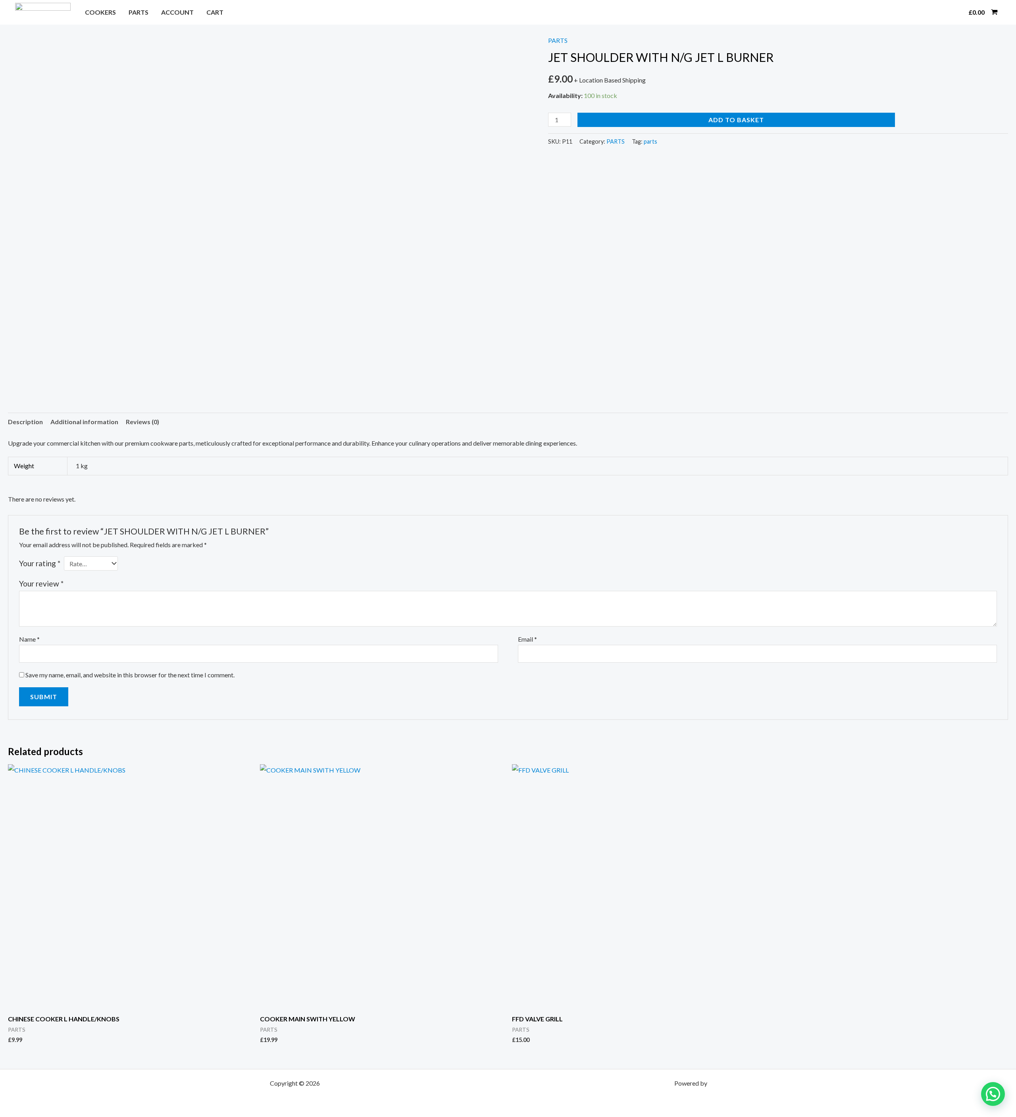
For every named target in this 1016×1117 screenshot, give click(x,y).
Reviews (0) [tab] (142, 421)
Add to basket (736, 119)
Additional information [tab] (84, 421)
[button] (952, 12)
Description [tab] (25, 421)
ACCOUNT (177, 12)
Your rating (39, 563)
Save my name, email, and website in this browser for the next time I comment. (130, 675)
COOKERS (100, 12)
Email (527, 639)
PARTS (138, 12)
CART (214, 12)
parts (650, 141)
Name (29, 639)
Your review (41, 583)
